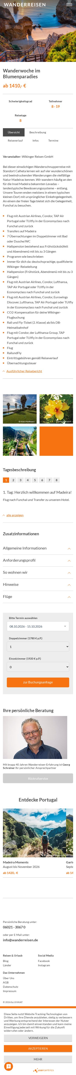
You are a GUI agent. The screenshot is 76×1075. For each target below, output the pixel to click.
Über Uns (8, 978)
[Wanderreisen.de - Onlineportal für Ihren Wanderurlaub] (38, 912)
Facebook (44, 961)
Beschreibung (37, 132)
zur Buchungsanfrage (38, 682)
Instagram (44, 965)
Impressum (9, 991)
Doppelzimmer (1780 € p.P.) (25, 638)
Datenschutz (10, 986)
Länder (7, 965)
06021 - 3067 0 (14, 927)
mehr (38, 1059)
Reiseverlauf (15, 140)
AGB (6, 982)
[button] (69, 4)
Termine (53, 140)
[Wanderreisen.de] (24, 5)
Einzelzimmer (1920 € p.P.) (25, 658)
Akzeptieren (38, 1048)
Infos (36, 140)
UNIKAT (18, 1002)
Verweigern (38, 1038)
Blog (5, 961)
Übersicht (14, 132)
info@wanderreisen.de (20, 940)
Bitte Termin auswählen (23, 618)
